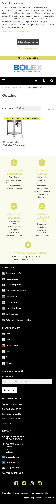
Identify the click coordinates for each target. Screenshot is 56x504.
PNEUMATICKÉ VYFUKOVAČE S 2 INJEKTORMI (12, 145)
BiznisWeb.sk (48, 498)
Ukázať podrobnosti (28, 48)
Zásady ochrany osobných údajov (35, 493)
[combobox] (8, 381)
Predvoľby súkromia (10, 493)
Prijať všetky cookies (28, 42)
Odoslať (7, 390)
